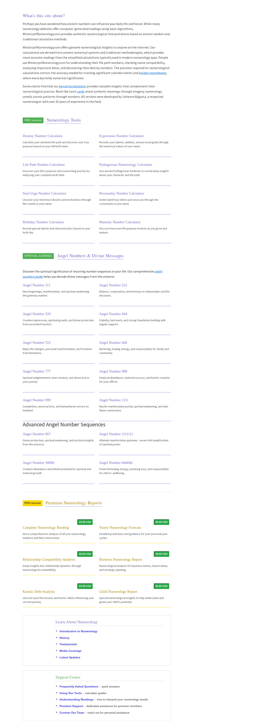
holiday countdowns (152, 73)
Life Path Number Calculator (44, 165)
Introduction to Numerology (78, 631)
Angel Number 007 (37, 434)
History (64, 637)
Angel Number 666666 (115, 463)
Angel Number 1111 (113, 400)
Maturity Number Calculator (119, 222)
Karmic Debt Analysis (39, 591)
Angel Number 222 (113, 285)
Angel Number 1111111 (116, 434)
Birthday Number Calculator (43, 222)
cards (80, 91)
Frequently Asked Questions (79, 686)
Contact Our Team (72, 712)
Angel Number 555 (37, 343)
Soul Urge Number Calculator (44, 193)
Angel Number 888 (113, 371)
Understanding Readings (77, 699)
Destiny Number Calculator (43, 136)
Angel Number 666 (113, 343)
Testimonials (68, 644)
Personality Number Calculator (121, 193)
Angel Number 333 (37, 314)
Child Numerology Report (118, 591)
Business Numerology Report (120, 559)
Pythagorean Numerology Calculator (125, 165)
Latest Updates (70, 657)
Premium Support (71, 706)
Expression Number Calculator (121, 136)
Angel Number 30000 (38, 463)
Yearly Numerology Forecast (120, 527)
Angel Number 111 (36, 285)
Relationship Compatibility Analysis (49, 559)
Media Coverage (70, 650)
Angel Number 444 (113, 314)
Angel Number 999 (37, 400)
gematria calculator (72, 86)
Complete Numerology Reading (46, 527)
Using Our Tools (71, 693)
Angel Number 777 (37, 371)
